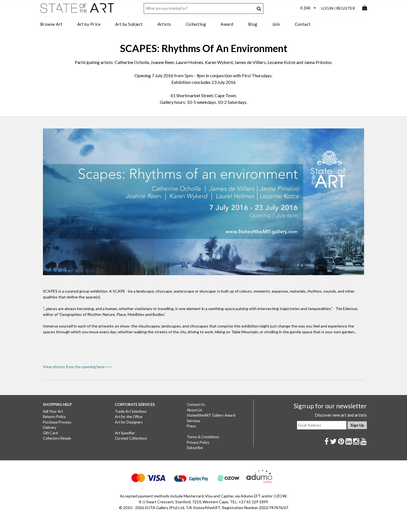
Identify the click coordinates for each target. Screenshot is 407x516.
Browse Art (51, 24)
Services (193, 421)
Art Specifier (125, 433)
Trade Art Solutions (130, 411)
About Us (194, 410)
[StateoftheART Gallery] (77, 10)
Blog (252, 24)
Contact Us (196, 404)
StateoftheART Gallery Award (211, 415)
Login (327, 8)
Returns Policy (54, 416)
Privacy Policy (198, 442)
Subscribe (195, 447)
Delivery (49, 427)
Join (276, 24)
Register (345, 8)
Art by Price (89, 24)
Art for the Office (128, 416)
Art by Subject (129, 24)
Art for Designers (129, 422)
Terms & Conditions (203, 437)
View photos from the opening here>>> (77, 366)
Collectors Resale (57, 438)
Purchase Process (57, 422)
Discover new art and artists (341, 414)
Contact (303, 24)
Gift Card (50, 433)
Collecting (196, 24)
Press (191, 426)
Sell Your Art (53, 411)
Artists (164, 24)
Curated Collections (131, 438)
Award (227, 24)
